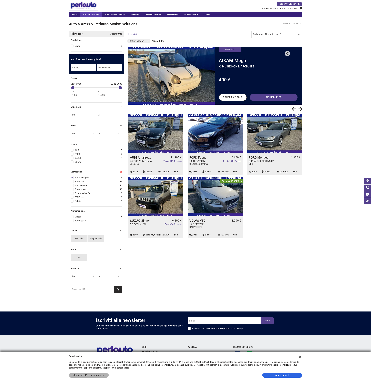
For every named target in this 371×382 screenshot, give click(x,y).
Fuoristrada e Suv (98, 193)
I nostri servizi (153, 14)
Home (75, 14)
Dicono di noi (191, 14)
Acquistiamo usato (115, 14)
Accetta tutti (282, 375)
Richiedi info (273, 97)
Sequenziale (96, 238)
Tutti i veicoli (296, 23)
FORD (98, 154)
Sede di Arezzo (151, 351)
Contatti (208, 14)
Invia (267, 320)
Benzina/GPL (98, 220)
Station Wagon (98, 177)
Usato (98, 46)
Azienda (135, 14)
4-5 (79, 257)
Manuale (79, 238)
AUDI (98, 150)
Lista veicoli (90, 14)
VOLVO (98, 162)
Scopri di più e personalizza (88, 375)
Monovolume (98, 185)
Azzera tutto (116, 33)
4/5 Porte (98, 181)
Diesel (98, 216)
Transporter (98, 189)
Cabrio (98, 201)
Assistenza (172, 14)
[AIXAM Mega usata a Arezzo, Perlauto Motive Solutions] (171, 76)
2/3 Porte (98, 197)
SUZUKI (98, 158)
